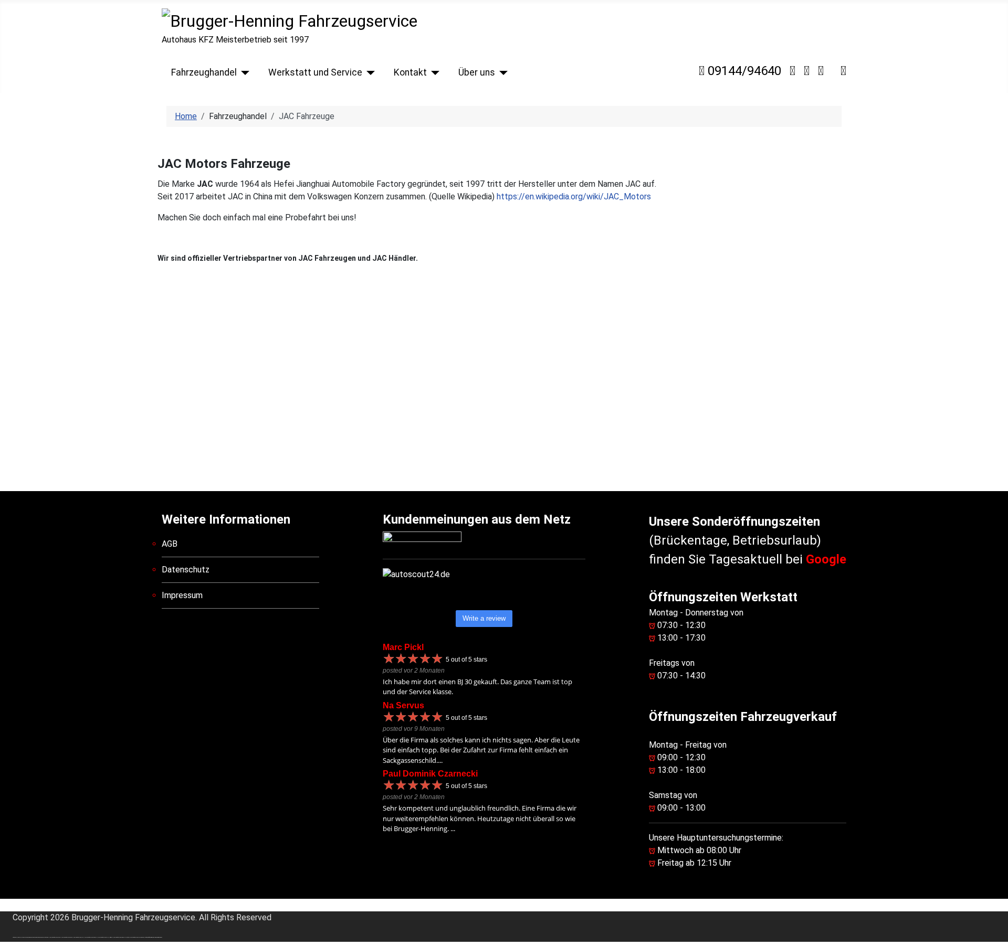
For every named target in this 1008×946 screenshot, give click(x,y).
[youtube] (821, 70)
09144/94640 (743, 70)
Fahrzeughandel (204, 72)
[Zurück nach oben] (995, 933)
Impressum (182, 595)
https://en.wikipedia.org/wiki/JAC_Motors (574, 196)
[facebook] (843, 70)
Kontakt (410, 72)
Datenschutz (185, 570)
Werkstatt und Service (315, 72)
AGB (169, 544)
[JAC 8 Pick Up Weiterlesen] (276, 385)
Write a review (484, 618)
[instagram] (807, 70)
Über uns (476, 72)
